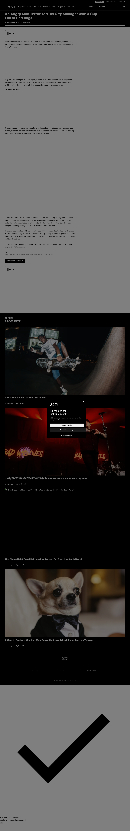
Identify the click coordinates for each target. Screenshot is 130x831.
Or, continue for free (66, 435)
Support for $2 (67, 425)
